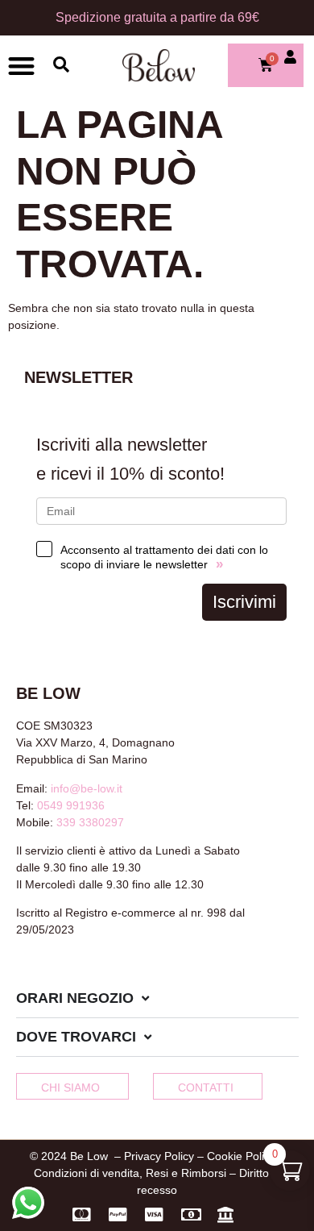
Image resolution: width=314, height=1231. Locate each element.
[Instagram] (49, 973)
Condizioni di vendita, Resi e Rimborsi (130, 1173)
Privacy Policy (159, 1156)
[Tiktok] (75, 973)
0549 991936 (71, 805)
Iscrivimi (244, 602)
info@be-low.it (86, 788)
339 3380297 (90, 822)
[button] (21, 65)
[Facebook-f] (22, 973)
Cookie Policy (241, 1156)
